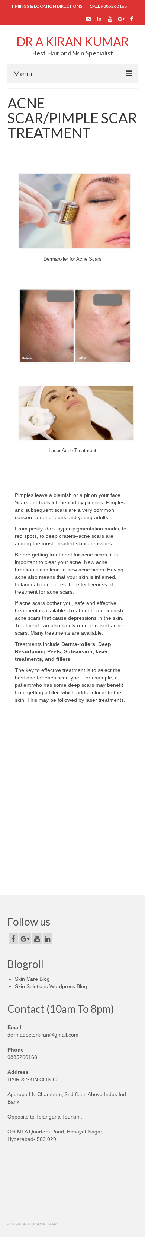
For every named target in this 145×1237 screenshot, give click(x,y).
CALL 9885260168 (108, 6)
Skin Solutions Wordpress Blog (51, 986)
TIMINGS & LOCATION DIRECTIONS (46, 6)
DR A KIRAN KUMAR (72, 41)
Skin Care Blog (32, 979)
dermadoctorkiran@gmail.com (42, 1035)
